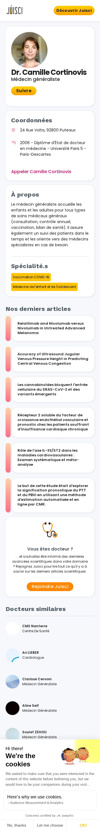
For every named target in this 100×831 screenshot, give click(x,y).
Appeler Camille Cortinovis (41, 171)
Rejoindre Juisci (50, 586)
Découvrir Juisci (74, 10)
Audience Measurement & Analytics (36, 803)
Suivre (23, 91)
